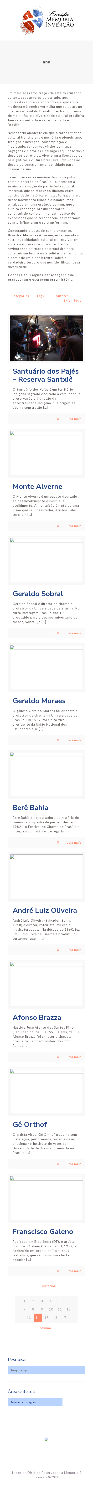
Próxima (44, 1328)
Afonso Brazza (37, 1017)
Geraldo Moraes (39, 701)
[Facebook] (46, 1484)
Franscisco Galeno (43, 1232)
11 (60, 1309)
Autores (62, 296)
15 (46, 1318)
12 (69, 1309)
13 (29, 1318)
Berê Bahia (30, 808)
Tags (40, 296)
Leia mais (74, 419)
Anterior (48, 1286)
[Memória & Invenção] (46, 20)
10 (51, 1309)
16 (55, 1318)
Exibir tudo (73, 300)
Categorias (20, 296)
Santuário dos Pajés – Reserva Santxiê (46, 375)
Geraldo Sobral (38, 594)
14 (38, 1318)
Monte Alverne (37, 486)
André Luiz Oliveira (45, 910)
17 (64, 1318)
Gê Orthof (30, 1125)
